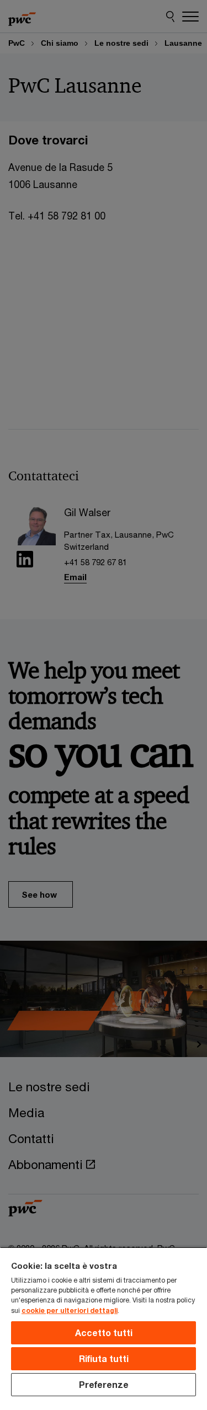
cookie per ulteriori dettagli (70, 1310)
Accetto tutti (103, 1332)
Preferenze (104, 1384)
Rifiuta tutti (104, 1358)
